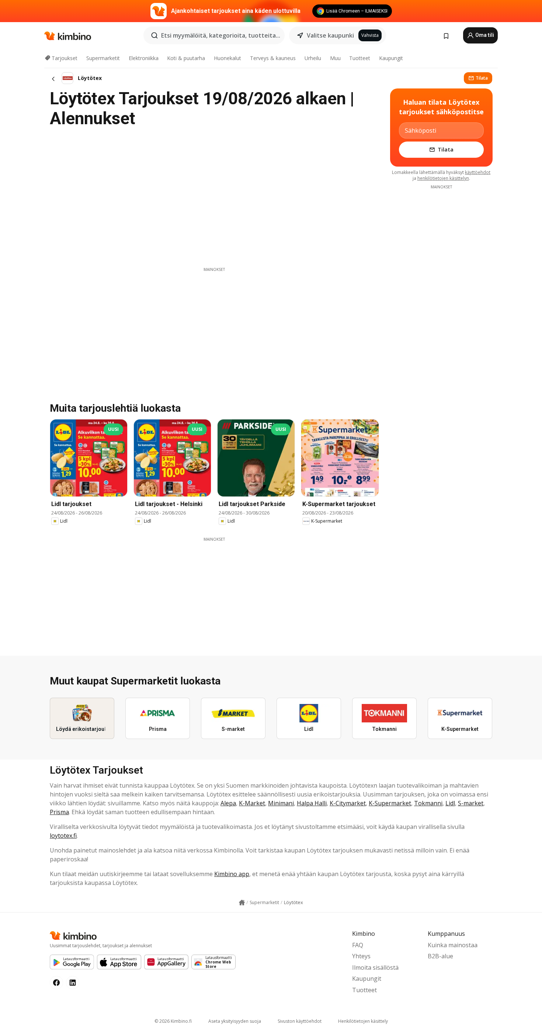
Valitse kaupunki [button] (330, 35)
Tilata (482, 78)
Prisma (59, 812)
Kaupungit (391, 58)
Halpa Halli (312, 803)
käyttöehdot (477, 172)
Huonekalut (227, 58)
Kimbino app (231, 874)
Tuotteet (359, 58)
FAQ (357, 945)
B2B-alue (440, 956)
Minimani (281, 803)
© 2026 (173, 1021)
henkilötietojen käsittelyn (443, 178)
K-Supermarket (390, 803)
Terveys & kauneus (273, 58)
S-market (470, 803)
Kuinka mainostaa (452, 945)
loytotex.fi (63, 835)
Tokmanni (428, 803)
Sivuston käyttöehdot (300, 1021)
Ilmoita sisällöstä (375, 967)
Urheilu (313, 58)
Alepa (228, 803)
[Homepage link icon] (242, 903)
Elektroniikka (144, 58)
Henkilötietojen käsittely (363, 1021)
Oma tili (484, 35)
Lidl (450, 803)
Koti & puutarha (186, 58)
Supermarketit (103, 58)
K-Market (252, 803)
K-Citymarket (348, 803)
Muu (335, 58)
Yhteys (361, 956)
